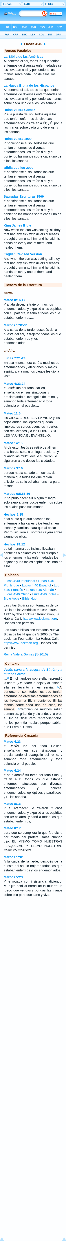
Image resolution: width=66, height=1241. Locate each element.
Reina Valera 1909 (18, 139)
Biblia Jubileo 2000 (18, 168)
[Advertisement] (33, 929)
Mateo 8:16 (12, 804)
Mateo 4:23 (12, 741)
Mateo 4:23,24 (14, 384)
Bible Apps (11, 598)
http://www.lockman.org (40, 618)
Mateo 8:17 (12, 828)
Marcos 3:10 (13, 468)
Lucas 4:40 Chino (16, 594)
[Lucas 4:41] (61, 563)
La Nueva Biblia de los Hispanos (29, 85)
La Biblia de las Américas (23, 56)
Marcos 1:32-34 (15, 325)
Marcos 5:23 (13, 877)
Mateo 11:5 (12, 413)
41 (19, 709)
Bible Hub (29, 598)
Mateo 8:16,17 (14, 300)
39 (8, 678)
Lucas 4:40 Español (36, 585)
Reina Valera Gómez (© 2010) (26, 654)
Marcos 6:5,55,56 (17, 494)
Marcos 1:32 (13, 857)
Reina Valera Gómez (19, 110)
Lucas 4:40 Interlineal (19, 581)
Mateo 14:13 (13, 443)
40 (58, 687)
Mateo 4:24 (12, 770)
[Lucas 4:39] (4, 563)
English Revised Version (23, 254)
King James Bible (17, 225)
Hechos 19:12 (14, 544)
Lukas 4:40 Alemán (40, 590)
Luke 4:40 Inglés (44, 594)
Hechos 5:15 (13, 514)
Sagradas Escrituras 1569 (24, 196)
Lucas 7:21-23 (14, 358)
